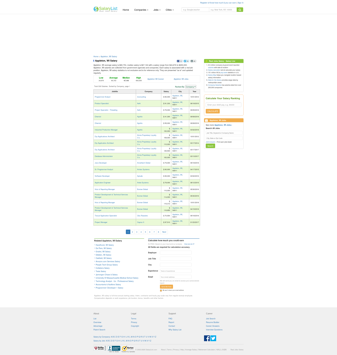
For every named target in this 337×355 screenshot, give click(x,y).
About (163, 349)
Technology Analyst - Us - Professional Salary (115, 281)
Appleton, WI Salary (109, 56)
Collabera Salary (103, 268)
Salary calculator (214, 70)
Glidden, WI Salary (103, 254)
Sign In (241, 2)
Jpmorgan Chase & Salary (107, 274)
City (150, 264)
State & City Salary (214, 80)
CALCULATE (212, 111)
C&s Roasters (142, 215)
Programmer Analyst (102, 97)
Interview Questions (214, 329)
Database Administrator (104, 156)
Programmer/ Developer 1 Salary (109, 287)
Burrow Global (142, 189)
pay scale (223, 72)
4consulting (141, 97)
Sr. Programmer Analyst (104, 169)
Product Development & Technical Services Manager (111, 195)
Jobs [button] (156, 9)
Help (182, 349)
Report (171, 322)
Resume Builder (212, 322)
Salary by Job (99, 340)
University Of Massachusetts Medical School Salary (117, 277)
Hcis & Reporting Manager (105, 189)
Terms (133, 318)
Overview (97, 322)
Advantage (97, 326)
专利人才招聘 (221, 349)
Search (210, 146)
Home (127, 9)
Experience (153, 270)
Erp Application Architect (104, 143)
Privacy (134, 322)
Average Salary (191, 349)
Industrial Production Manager (106, 129)
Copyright (135, 326)
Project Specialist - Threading (106, 110)
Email (150, 276)
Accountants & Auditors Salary (108, 284)
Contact (171, 326)
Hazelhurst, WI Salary (105, 245)
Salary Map (212, 75)
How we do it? (189, 244)
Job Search (210, 318)
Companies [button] (140, 9)
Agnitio (139, 116)
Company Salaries (214, 85)
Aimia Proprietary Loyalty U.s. (146, 136)
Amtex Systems (143, 169)
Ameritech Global (143, 162)
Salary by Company (101, 336)
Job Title (152, 258)
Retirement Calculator (206, 349)
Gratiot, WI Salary (103, 251)
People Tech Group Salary (107, 264)
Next (164, 232)
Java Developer (101, 162)
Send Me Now (166, 286)
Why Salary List (174, 329)
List (94, 318)
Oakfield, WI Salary (104, 258)
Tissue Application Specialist (106, 215)
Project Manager (101, 222)
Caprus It (140, 222)
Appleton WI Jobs (181, 79)
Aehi (139, 103)
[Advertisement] (168, 33)
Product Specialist (102, 103)
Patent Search (99, 329)
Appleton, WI (177, 95)
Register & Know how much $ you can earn (218, 2)
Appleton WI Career (155, 79)
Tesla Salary (101, 271)
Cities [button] (169, 9)
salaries (211, 67)
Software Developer (102, 176)
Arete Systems (143, 182)
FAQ (170, 318)
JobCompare (210, 142)
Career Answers (212, 326)
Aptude (140, 176)
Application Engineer (102, 182)
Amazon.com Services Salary (108, 261)
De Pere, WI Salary (104, 248)
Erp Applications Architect (105, 136)
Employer (152, 252)
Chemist (98, 116)
